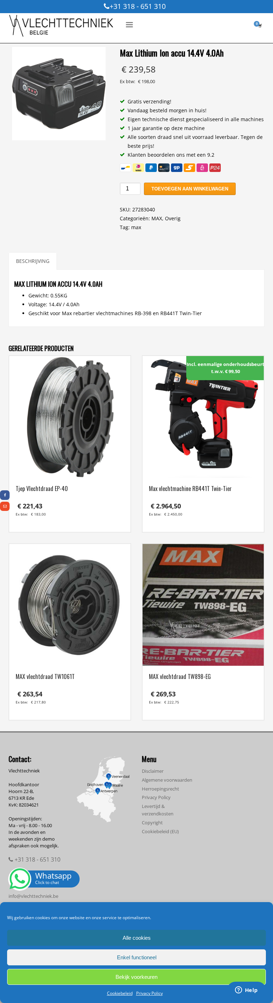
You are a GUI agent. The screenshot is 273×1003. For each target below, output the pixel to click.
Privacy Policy (149, 993)
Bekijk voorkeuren (136, 977)
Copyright (152, 822)
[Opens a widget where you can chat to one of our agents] (246, 990)
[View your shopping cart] (259, 25)
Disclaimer (153, 771)
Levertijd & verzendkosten (157, 810)
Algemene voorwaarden (167, 780)
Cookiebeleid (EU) (160, 831)
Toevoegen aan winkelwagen (189, 189)
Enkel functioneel (136, 957)
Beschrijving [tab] (32, 261)
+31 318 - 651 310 (137, 6)
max (136, 227)
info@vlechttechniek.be (33, 896)
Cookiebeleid (120, 993)
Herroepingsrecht (160, 789)
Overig (173, 218)
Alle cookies (137, 938)
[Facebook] (5, 495)
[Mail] (5, 506)
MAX (156, 218)
